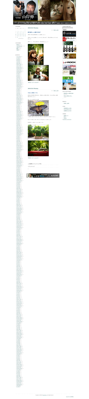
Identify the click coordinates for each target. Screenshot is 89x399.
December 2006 (19, 364)
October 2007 (18, 351)
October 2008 (18, 335)
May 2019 (18, 170)
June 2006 (18, 372)
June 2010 (18, 309)
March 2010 (18, 313)
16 (15, 34)
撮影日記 (18, 44)
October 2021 (18, 132)
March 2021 (18, 141)
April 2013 (18, 265)
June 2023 (18, 106)
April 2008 (18, 343)
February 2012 (18, 283)
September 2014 (19, 243)
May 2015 (18, 232)
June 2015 (18, 231)
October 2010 (18, 304)
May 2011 (18, 295)
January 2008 (18, 347)
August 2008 (18, 338)
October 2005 (18, 382)
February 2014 (18, 252)
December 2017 (19, 192)
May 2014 (18, 248)
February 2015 (18, 236)
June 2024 (18, 90)
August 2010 (18, 307)
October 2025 (18, 69)
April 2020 (18, 155)
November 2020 (19, 146)
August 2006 (18, 369)
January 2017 (18, 206)
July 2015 (18, 230)
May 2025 (18, 76)
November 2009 (19, 318)
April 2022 (18, 124)
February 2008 (18, 346)
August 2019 (18, 166)
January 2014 (18, 253)
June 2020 (18, 153)
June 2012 (18, 278)
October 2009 (18, 320)
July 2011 (18, 292)
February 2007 (18, 361)
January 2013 (18, 269)
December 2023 (19, 98)
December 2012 (19, 270)
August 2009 (18, 322)
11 (18, 32)
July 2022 (18, 120)
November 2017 (19, 193)
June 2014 (18, 247)
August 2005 (18, 385)
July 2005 (18, 386)
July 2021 (18, 136)
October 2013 (18, 257)
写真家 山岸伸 (56, 90)
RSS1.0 (65, 116)
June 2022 (18, 121)
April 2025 (18, 77)
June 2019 (18, 168)
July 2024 (18, 89)
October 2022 (18, 116)
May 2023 (18, 107)
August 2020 (18, 150)
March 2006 (18, 376)
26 (20, 35)
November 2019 (19, 162)
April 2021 (18, 140)
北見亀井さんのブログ (67, 110)
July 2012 (18, 277)
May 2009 (18, 326)
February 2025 (18, 80)
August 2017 (18, 197)
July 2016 (18, 214)
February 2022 (18, 127)
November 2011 (19, 287)
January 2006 (18, 378)
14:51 (33, 157)
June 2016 (18, 215)
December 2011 (19, 286)
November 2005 (19, 381)
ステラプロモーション (67, 109)
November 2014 (19, 240)
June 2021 (18, 137)
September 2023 (19, 102)
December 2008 (19, 333)
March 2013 (18, 266)
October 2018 (18, 179)
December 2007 (19, 348)
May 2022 (18, 123)
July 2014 (18, 245)
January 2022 (18, 128)
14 (23, 32)
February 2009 (18, 330)
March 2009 (18, 329)
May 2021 (18, 138)
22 (25, 34)
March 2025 (18, 78)
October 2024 (18, 85)
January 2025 (18, 81)
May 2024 (18, 91)
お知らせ (18, 47)
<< (18, 38)
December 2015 (19, 223)
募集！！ (18, 48)
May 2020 (18, 154)
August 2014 (18, 244)
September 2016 (19, 211)
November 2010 (19, 303)
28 (23, 35)
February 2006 (18, 377)
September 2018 (19, 180)
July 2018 (18, 183)
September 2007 (19, 352)
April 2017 (18, 202)
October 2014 (18, 241)
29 (25, 35)
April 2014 (18, 249)
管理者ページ (66, 115)
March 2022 (18, 125)
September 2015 (19, 227)
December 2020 (19, 145)
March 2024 (18, 94)
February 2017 (18, 205)
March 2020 (18, 157)
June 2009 (18, 325)
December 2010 (19, 301)
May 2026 (18, 60)
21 (23, 34)
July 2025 (18, 73)
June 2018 (18, 184)
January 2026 (18, 65)
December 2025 (19, 67)
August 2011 (18, 291)
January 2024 (18, 97)
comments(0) (36, 82)
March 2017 (18, 204)
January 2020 (18, 159)
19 (20, 34)
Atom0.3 (65, 118)
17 (17, 34)
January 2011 (18, 300)
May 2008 (18, 342)
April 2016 (18, 218)
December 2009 (19, 317)
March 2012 (18, 282)
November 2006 (19, 365)
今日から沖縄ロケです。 (68, 95)
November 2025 (19, 68)
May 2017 (18, 201)
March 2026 (18, 63)
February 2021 (18, 142)
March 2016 (18, 219)
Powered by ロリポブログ (67, 119)
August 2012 (18, 275)
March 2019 (18, 172)
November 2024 (19, 84)
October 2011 (18, 288)
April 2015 (18, 234)
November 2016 (19, 209)
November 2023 (19, 99)
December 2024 (19, 82)
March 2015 (18, 235)
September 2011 (19, 290)
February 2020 (18, 158)
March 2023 (18, 110)
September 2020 (19, 149)
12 (20, 32)
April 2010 (18, 312)
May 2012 (18, 279)
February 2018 (18, 189)
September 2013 (19, 258)
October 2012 (18, 273)
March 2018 (18, 188)
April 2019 (18, 171)
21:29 (33, 82)
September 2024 (19, 86)
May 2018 (18, 185)
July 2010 (18, 308)
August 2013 (18, 260)
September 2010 (19, 305)
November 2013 (19, 256)
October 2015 (18, 226)
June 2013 (18, 262)
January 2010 (18, 316)
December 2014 (19, 239)
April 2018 (18, 187)
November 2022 (19, 115)
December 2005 (19, 380)
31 (17, 37)
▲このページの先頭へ (70, 396)
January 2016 (18, 222)
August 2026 (18, 56)
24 (17, 35)
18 (18, 34)
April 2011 (18, 296)
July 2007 (18, 355)
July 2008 (18, 339)
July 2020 (18, 151)
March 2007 (18, 360)
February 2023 (18, 111)
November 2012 (19, 271)
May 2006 (18, 373)
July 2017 (18, 198)
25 (18, 35)
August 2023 (18, 103)
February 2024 (18, 95)
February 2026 (18, 64)
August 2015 (18, 228)
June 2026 (18, 59)
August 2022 (18, 119)
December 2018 (19, 176)
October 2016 (18, 210)
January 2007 (18, 363)
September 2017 (19, 196)
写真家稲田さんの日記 (67, 108)
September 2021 (19, 133)
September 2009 (19, 321)
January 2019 (18, 175)
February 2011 (18, 299)
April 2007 (18, 359)
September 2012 (19, 274)
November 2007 (19, 350)
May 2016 (18, 217)
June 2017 (18, 200)
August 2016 (18, 213)
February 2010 (18, 314)
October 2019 (18, 163)
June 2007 (18, 356)
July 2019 (18, 167)
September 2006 (19, 368)
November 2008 (19, 334)
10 (17, 32)
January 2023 (18, 112)
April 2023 (18, 108)
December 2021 (19, 129)
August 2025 (18, 72)
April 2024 (18, 93)
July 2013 (18, 261)
